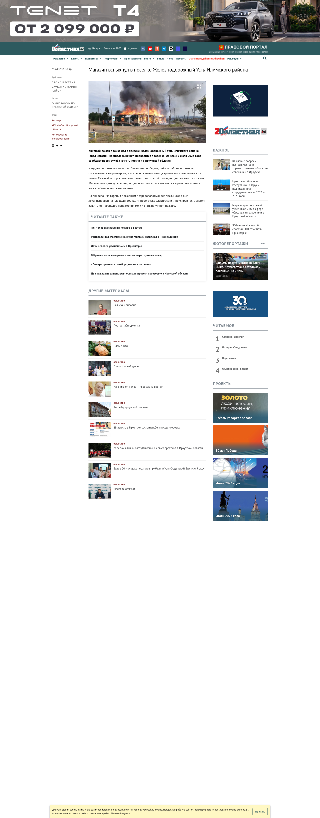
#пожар (56, 120)
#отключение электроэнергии (61, 136)
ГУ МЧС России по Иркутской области (65, 105)
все (262, 243)
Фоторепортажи (230, 243)
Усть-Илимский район (65, 89)
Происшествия (64, 82)
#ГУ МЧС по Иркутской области (65, 127)
